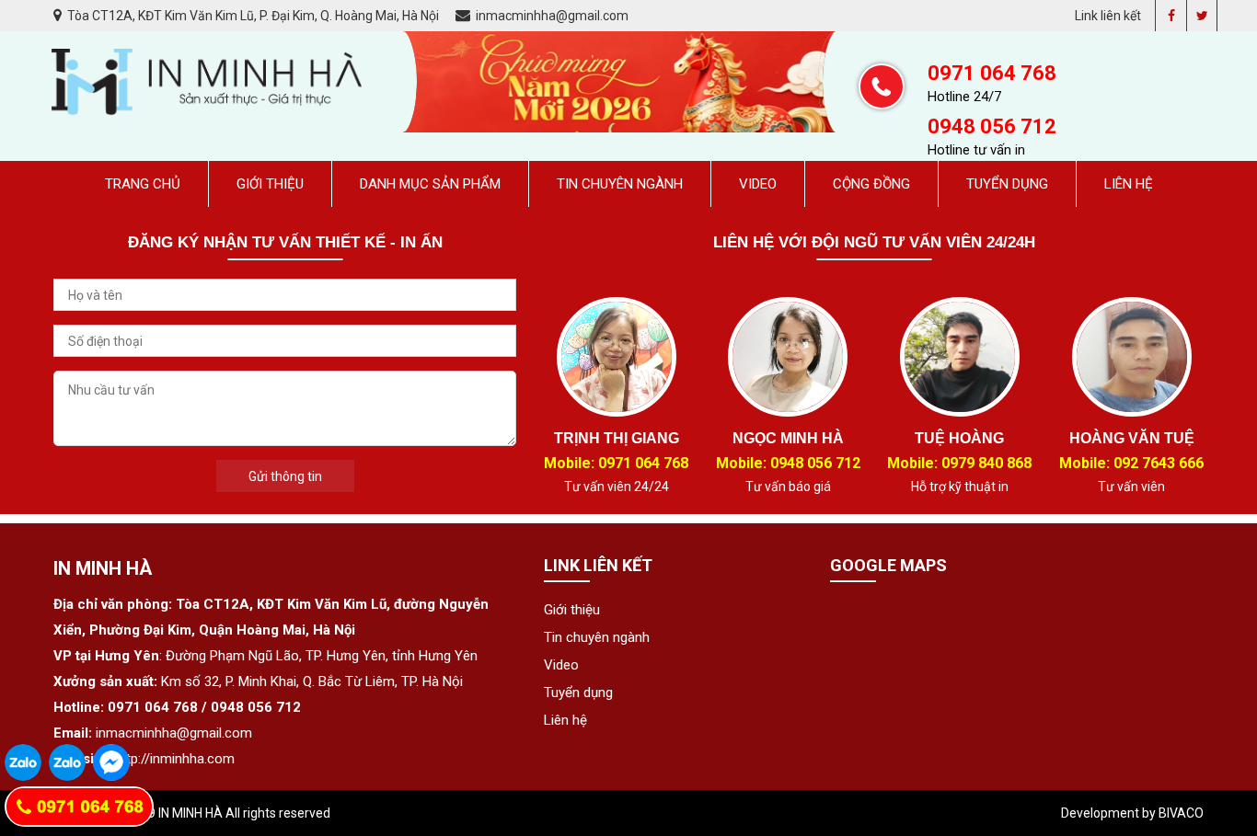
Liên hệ (1128, 184)
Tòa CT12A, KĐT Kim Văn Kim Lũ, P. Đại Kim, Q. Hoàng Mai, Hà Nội (253, 15)
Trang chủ (142, 184)
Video (758, 184)
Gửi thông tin (285, 476)
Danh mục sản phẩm (430, 184)
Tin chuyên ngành (620, 184)
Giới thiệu (270, 184)
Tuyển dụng (1007, 184)
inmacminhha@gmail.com (550, 15)
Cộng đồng (871, 184)
